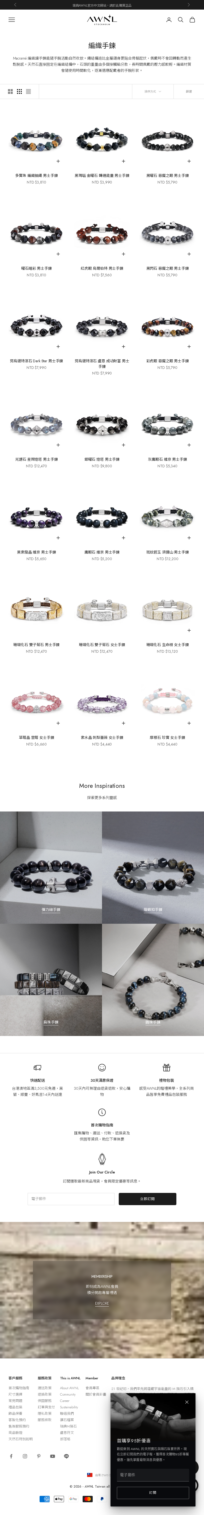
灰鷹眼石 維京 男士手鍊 (167, 459)
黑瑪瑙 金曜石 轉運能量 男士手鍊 (102, 175)
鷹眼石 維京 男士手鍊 (102, 552)
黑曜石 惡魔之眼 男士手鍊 (167, 175)
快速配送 (37, 1080)
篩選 (189, 91)
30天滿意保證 (102, 1080)
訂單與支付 (46, 1407)
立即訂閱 (147, 1198)
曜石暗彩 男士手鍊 (36, 268)
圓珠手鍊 (153, 1022)
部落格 (65, 1439)
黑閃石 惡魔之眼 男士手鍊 (167, 268)
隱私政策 (45, 1413)
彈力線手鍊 (51, 909)
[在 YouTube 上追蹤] (52, 1456)
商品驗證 (15, 1432)
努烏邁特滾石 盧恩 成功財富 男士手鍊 (102, 363)
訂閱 (153, 1492)
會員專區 (92, 1388)
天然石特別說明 (20, 1439)
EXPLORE (102, 1303)
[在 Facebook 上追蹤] (11, 1456)
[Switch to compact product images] (28, 91)
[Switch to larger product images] (10, 91)
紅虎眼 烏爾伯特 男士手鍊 (102, 268)
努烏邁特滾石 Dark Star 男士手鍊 (36, 361)
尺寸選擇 (15, 1394)
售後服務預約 (18, 1426)
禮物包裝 (166, 1080)
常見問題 (15, 1400)
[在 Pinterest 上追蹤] (38, 1456)
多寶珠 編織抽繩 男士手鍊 (36, 175)
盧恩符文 (67, 1432)
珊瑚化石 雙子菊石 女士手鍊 (102, 644)
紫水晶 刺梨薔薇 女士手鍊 (102, 737)
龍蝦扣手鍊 (153, 909)
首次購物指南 (102, 1125)
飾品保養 (15, 1413)
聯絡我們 (67, 1413)
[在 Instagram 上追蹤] (25, 1456)
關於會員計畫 (96, 1394)
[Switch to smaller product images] (19, 91)
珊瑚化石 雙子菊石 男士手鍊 (36, 644)
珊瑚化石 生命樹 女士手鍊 (167, 644)
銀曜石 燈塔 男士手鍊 (102, 459)
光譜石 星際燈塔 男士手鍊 (36, 459)
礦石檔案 (67, 1419)
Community (68, 1394)
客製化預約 (17, 1419)
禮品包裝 (15, 1407)
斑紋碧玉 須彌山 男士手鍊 (167, 552)
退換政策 (45, 1394)
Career (64, 1400)
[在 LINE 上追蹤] (66, 1456)
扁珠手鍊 (51, 1022)
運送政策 (45, 1388)
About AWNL (69, 1388)
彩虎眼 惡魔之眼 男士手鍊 (167, 361)
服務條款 (45, 1419)
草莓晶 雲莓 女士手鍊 (36, 737)
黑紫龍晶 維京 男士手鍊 (36, 552)
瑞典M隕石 (68, 1426)
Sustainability (69, 1407)
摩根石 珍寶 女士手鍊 (167, 737)
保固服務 (45, 1400)
